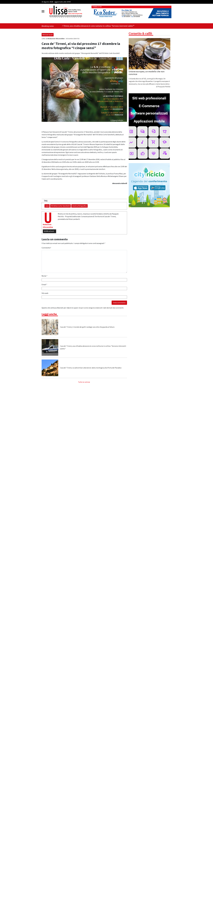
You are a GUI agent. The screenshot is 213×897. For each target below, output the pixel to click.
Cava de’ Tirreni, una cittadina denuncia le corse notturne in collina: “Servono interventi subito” (93, 347)
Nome (44, 276)
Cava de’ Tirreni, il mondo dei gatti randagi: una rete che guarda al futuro (87, 327)
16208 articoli (49, 231)
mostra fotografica (79, 206)
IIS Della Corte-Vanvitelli (60, 206)
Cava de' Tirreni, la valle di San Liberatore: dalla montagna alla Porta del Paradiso (90, 368)
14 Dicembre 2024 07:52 (72, 39)
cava (47, 206)
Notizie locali (47, 34)
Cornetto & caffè (140, 33)
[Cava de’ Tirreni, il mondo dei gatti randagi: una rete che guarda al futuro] (50, 327)
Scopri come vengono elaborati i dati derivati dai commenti (101, 308)
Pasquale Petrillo (164, 87)
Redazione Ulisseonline (56, 39)
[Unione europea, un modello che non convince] (149, 53)
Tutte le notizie (84, 382)
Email (44, 284)
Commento (46, 248)
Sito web (45, 293)
